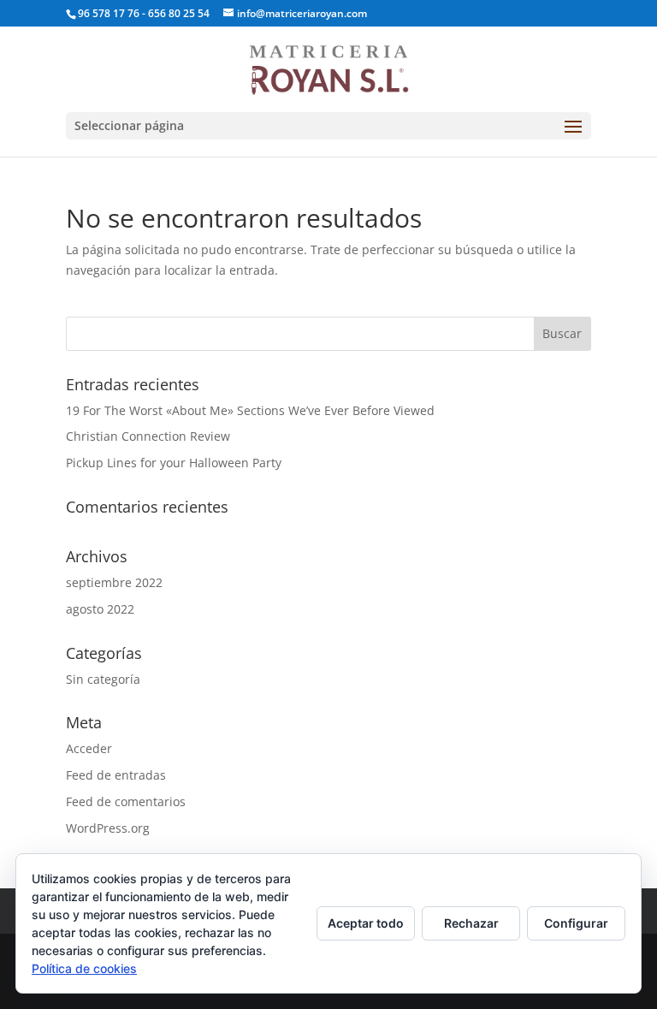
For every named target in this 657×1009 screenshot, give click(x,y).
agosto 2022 (100, 609)
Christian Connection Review (148, 436)
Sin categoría (103, 679)
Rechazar (471, 923)
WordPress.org (108, 828)
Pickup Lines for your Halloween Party (173, 462)
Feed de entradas (116, 775)
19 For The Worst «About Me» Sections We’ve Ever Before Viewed (250, 410)
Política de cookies (84, 968)
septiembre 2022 (114, 582)
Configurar (576, 923)
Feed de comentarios (126, 801)
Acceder (89, 748)
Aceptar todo (366, 923)
